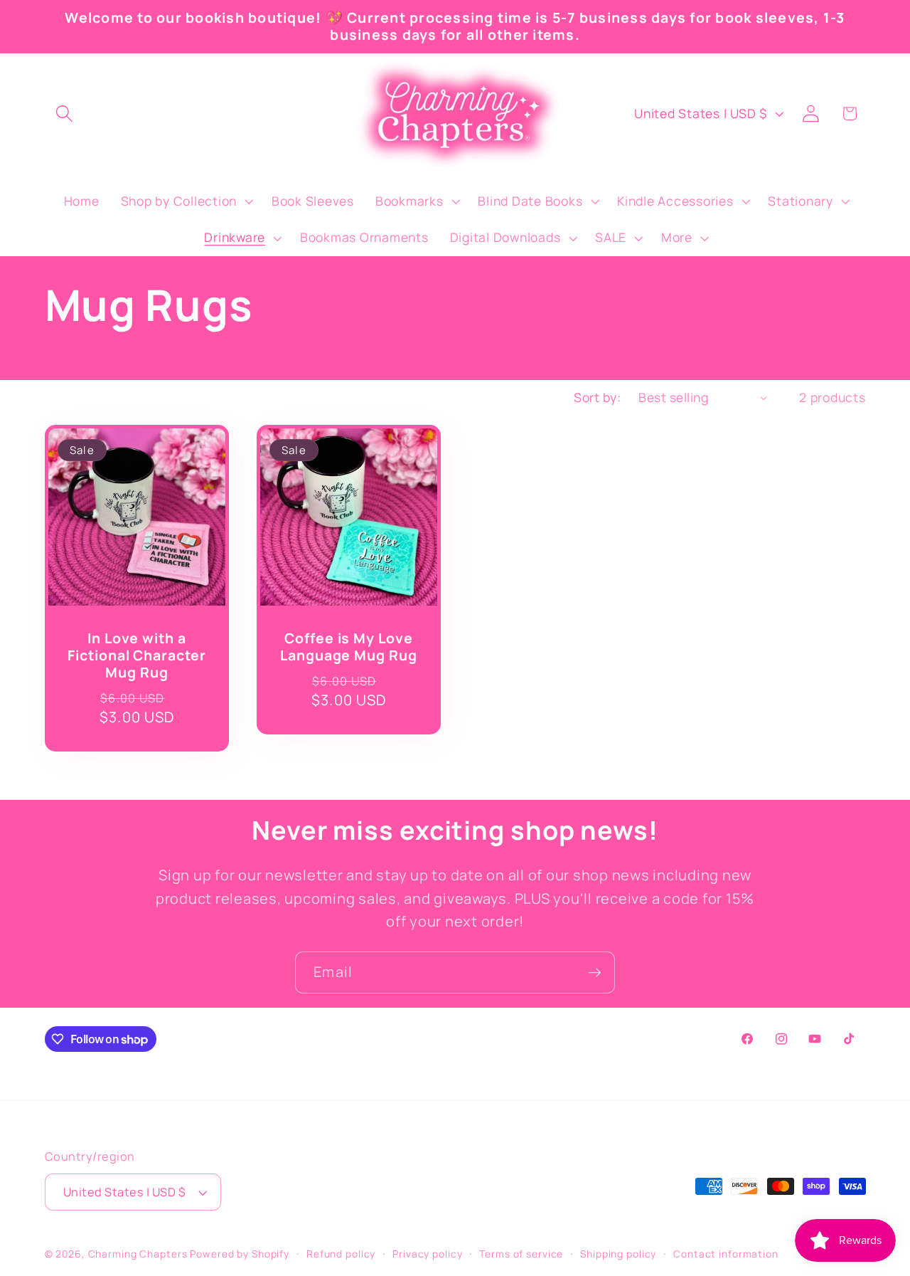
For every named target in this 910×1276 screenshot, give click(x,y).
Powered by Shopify (239, 1253)
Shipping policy (618, 1253)
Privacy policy (427, 1253)
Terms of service (521, 1253)
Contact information (725, 1253)
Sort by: (597, 397)
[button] (64, 113)
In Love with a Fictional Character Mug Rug (136, 655)
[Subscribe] (594, 972)
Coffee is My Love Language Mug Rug (348, 646)
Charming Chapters (138, 1253)
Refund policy (340, 1253)
